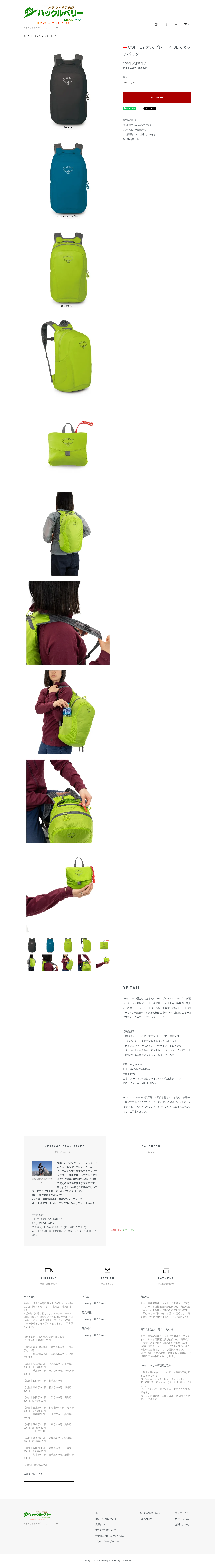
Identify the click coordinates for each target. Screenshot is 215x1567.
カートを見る (182, 1518)
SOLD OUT (157, 97)
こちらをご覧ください (94, 1303)
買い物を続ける (131, 139)
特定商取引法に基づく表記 (137, 124)
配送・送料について (106, 1518)
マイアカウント (183, 1513)
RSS (141, 1518)
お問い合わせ (182, 1524)
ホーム (27, 35)
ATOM (148, 1518)
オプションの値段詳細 (134, 129)
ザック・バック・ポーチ (45, 35)
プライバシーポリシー (107, 1541)
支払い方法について (106, 1530)
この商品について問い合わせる (139, 134)
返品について (130, 119)
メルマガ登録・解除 (149, 1513)
